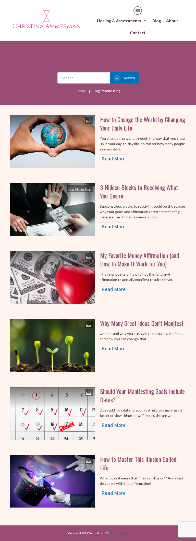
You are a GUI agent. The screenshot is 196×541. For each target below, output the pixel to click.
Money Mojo (83, 189)
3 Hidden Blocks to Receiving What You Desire (139, 192)
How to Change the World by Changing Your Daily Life (142, 124)
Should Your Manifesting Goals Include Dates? (142, 395)
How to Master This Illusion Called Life (138, 463)
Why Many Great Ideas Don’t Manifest (141, 323)
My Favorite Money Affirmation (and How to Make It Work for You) (139, 259)
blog (88, 121)
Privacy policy (119, 533)
